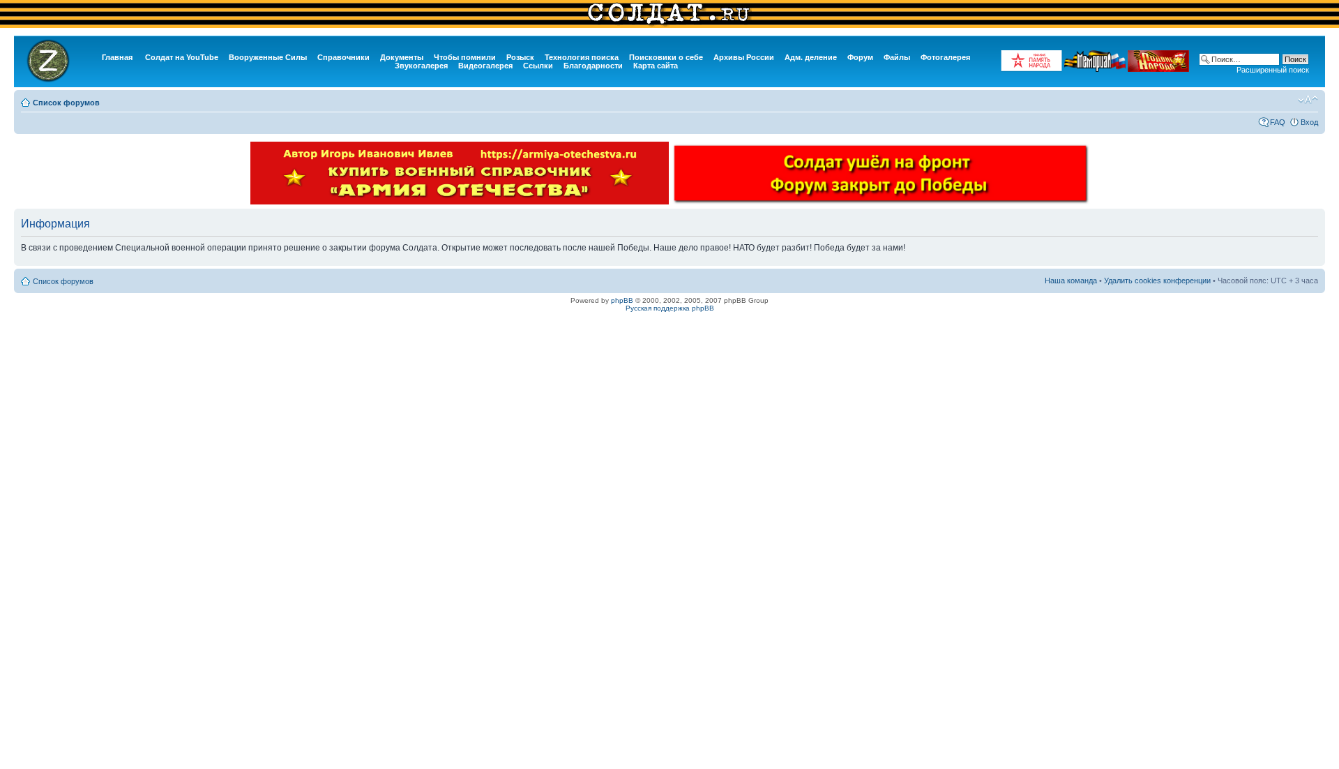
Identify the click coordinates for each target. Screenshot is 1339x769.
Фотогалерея (945, 57)
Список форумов (66, 102)
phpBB (622, 300)
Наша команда (1071, 280)
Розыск (520, 57)
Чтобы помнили (465, 57)
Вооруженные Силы (268, 57)
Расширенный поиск (1272, 70)
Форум (860, 57)
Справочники (343, 57)
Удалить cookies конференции (1157, 280)
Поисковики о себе (666, 57)
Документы (401, 57)
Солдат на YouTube (181, 57)
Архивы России (743, 57)
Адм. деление (811, 57)
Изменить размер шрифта (1308, 100)
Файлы (897, 57)
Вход (1309, 122)
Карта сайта (655, 65)
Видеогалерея (485, 65)
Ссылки (538, 65)
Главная (117, 57)
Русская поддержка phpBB (670, 308)
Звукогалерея (421, 65)
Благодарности (593, 65)
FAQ (1277, 122)
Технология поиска (582, 57)
